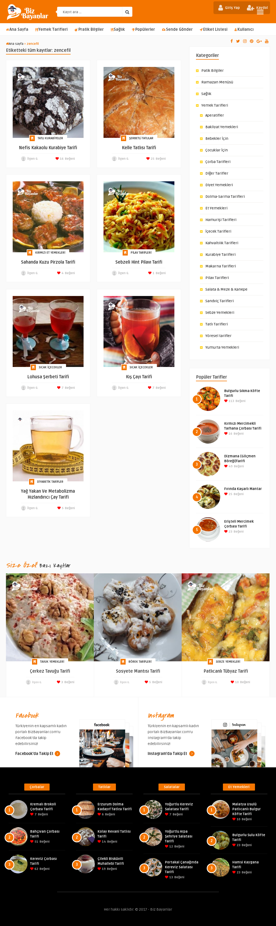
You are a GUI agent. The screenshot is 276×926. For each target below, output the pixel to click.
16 (61, 159)
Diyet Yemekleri (219, 185)
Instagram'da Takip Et (168, 753)
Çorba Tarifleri (217, 161)
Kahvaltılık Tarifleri (221, 243)
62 (36, 869)
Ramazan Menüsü (217, 82)
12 (170, 847)
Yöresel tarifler (218, 335)
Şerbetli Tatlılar (141, 138)
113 (231, 401)
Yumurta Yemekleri (222, 347)
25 (152, 159)
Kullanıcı (245, 29)
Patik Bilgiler (212, 70)
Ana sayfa (16, 44)
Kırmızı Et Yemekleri (50, 252)
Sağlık (119, 29)
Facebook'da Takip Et (34, 753)
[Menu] (260, 12)
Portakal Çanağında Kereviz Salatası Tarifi (181, 867)
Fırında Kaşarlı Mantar (243, 489)
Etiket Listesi (215, 29)
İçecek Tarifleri (218, 231)
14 (103, 842)
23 (230, 532)
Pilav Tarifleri (141, 252)
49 (230, 466)
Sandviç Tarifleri (219, 301)
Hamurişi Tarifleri (220, 219)
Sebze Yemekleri (219, 312)
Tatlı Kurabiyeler (50, 138)
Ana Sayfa (18, 29)
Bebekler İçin (216, 138)
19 (103, 869)
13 (170, 877)
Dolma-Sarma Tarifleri (225, 196)
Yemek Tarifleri (53, 29)
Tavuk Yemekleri (52, 661)
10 (236, 682)
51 (36, 842)
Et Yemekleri (216, 208)
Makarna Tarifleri (220, 266)
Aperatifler (214, 115)
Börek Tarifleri (140, 661)
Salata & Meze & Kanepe (226, 289)
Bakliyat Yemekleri (221, 127)
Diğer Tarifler (216, 173)
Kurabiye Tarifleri (220, 254)
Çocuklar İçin (216, 150)
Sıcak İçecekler (50, 367)
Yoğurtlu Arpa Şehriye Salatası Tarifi (178, 836)
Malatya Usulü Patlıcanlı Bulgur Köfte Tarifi (246, 809)
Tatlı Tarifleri (216, 324)
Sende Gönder (179, 29)
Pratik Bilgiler (91, 29)
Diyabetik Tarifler (50, 482)
